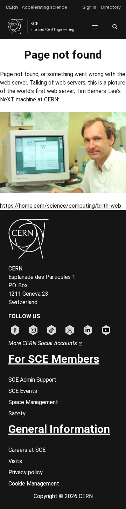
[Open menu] (95, 26)
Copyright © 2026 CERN (63, 496)
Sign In (89, 7)
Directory (110, 7)
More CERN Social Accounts (43, 343)
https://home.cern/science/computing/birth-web (60, 205)
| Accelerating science (36, 7)
